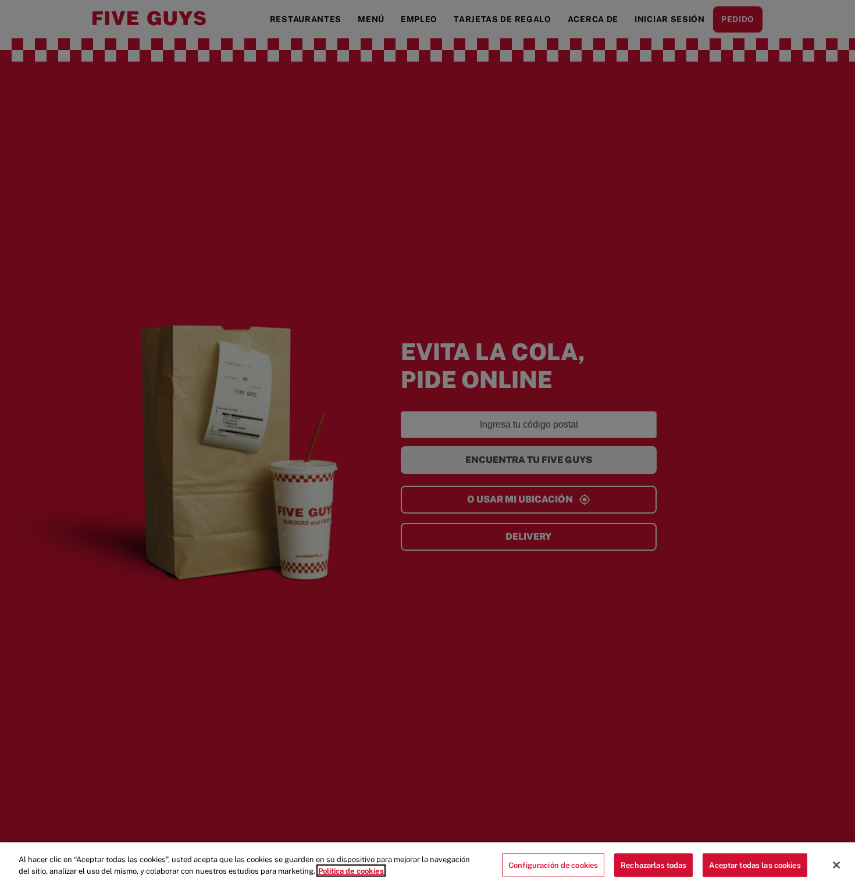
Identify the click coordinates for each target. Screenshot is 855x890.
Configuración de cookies (553, 865)
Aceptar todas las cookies (754, 865)
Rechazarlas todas (653, 865)
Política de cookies (351, 870)
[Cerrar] (836, 865)
